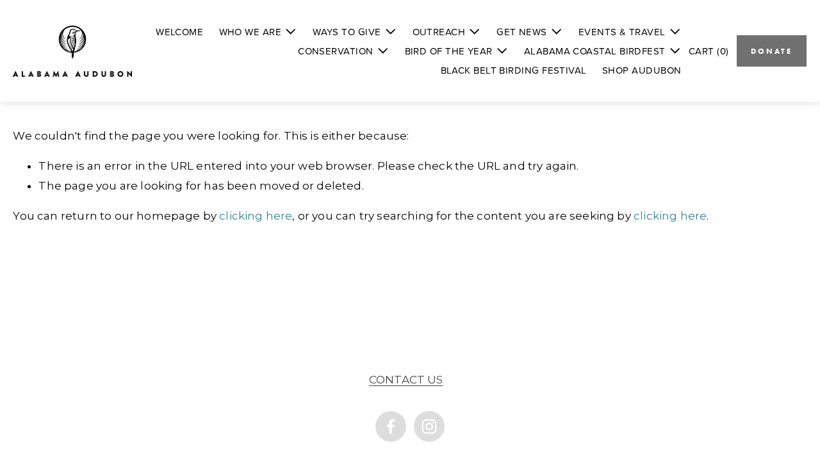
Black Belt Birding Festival (514, 70)
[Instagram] (429, 426)
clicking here (255, 215)
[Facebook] (390, 426)
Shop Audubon (641, 70)
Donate (771, 51)
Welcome (179, 31)
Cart (709, 51)
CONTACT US (406, 379)
